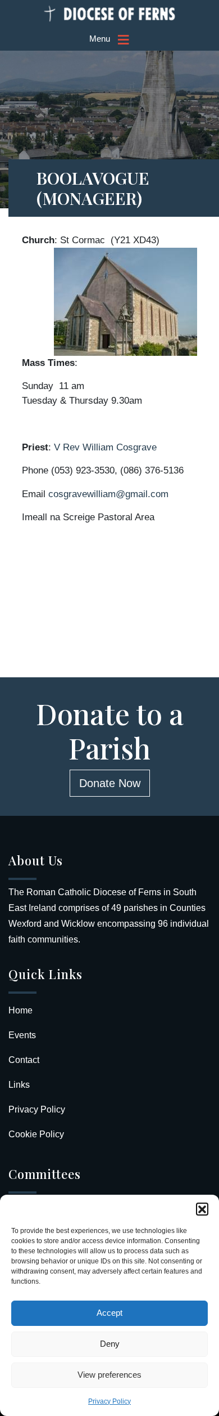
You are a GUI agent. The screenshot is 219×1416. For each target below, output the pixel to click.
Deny (110, 1343)
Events (22, 1035)
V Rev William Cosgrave (105, 447)
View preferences (109, 1374)
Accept (109, 1312)
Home (20, 1010)
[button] (202, 1208)
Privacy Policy (109, 1401)
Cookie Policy (36, 1134)
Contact (23, 1060)
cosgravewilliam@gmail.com (108, 494)
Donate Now (109, 783)
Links (19, 1084)
